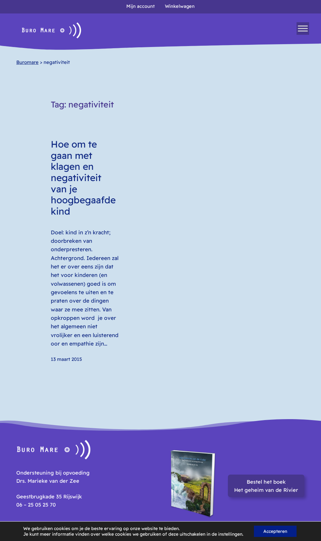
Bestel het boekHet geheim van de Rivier (266, 486)
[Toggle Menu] (303, 28)
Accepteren (275, 531)
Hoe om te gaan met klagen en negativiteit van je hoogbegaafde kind (83, 177)
